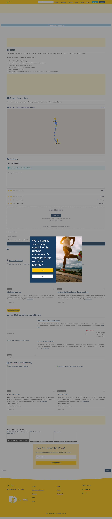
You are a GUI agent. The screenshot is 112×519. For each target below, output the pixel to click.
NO (43, 276)
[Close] (80, 238)
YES (43, 270)
